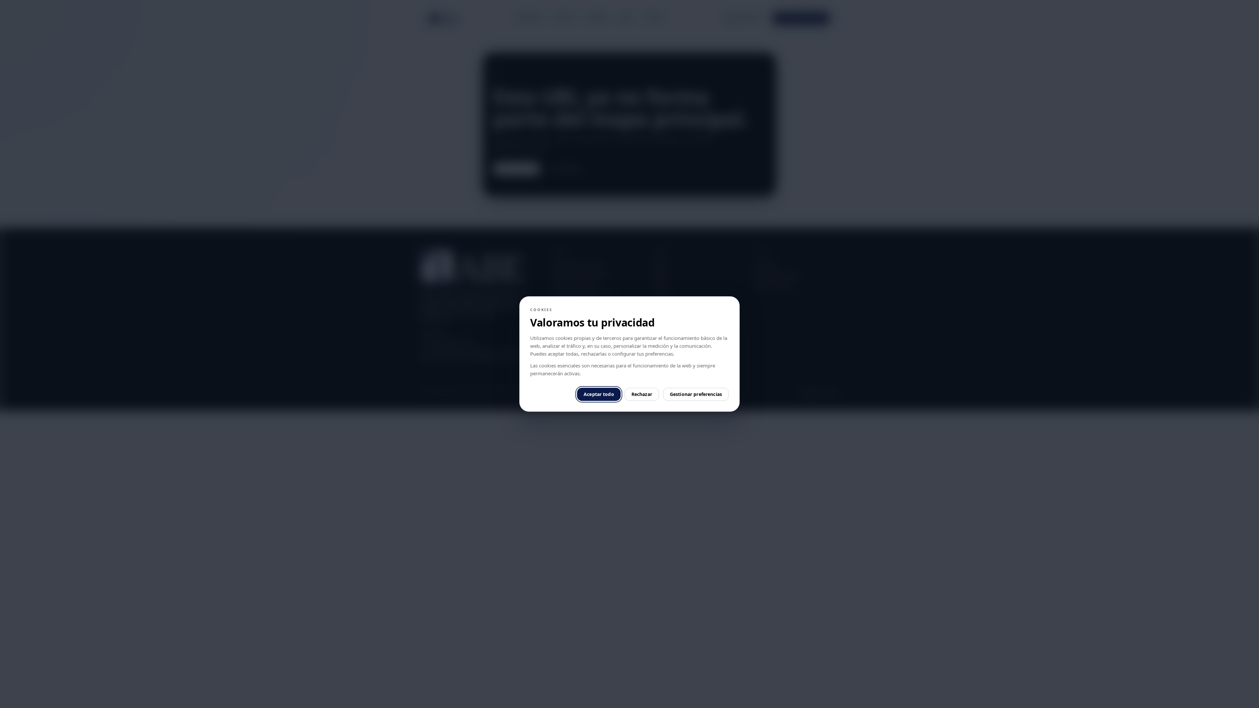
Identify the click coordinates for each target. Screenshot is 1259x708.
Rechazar (641, 394)
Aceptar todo (599, 394)
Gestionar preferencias (696, 394)
